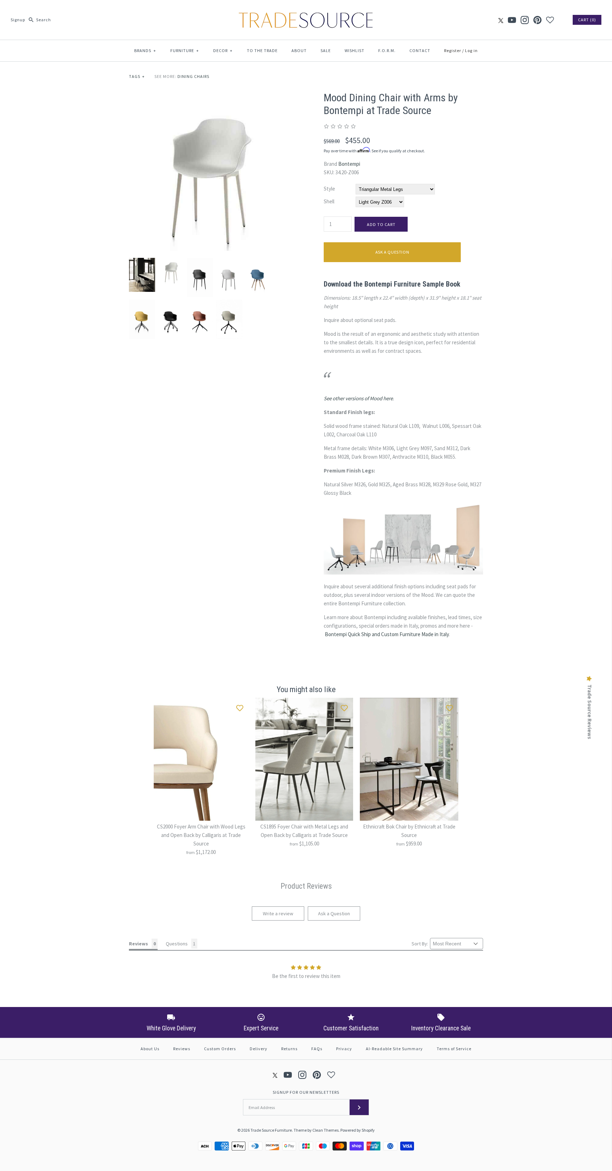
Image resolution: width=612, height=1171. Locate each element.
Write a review (278, 913)
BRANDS (145, 50)
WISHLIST (354, 50)
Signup (18, 19)
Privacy (344, 1048)
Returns (289, 1048)
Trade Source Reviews (590, 712)
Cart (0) (587, 19)
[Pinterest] (537, 20)
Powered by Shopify (357, 1130)
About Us (150, 1048)
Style (329, 188)
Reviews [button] (138, 943)
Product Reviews (306, 886)
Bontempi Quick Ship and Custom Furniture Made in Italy (387, 634)
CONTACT (419, 50)
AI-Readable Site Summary (394, 1048)
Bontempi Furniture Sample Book (412, 284)
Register (452, 50)
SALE (326, 50)
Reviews (181, 1048)
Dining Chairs (193, 76)
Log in (471, 50)
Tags (137, 76)
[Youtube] (512, 20)
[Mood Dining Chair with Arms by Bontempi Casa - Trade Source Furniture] (208, 95)
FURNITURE (184, 50)
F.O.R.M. (387, 50)
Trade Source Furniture (271, 1130)
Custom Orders (220, 1048)
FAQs (316, 1048)
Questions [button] (177, 943)
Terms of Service (454, 1048)
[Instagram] (525, 20)
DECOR (223, 50)
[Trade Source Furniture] (306, 11)
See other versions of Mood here (358, 398)
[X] (500, 20)
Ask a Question (392, 252)
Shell (329, 201)
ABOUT (299, 50)
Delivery (258, 1048)
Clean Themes (325, 1130)
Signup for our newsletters (306, 1092)
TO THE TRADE (262, 50)
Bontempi (349, 163)
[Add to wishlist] (240, 707)
